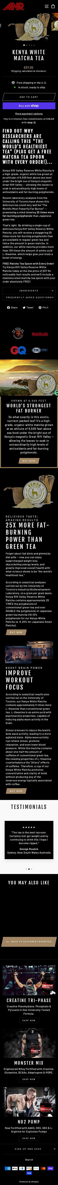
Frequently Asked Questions (29, 297)
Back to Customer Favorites (31, 941)
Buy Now (29, 461)
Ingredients (29, 290)
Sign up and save (28, 1149)
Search (29, 1159)
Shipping (16, 71)
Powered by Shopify (29, 1181)
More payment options (29, 113)
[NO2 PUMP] (29, 1102)
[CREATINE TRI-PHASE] (29, 980)
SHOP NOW (29, 1020)
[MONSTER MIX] (29, 1043)
